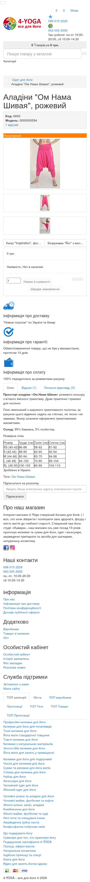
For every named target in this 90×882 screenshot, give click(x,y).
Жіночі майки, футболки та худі (25, 813)
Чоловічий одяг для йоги (20, 785)
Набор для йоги (14, 776)
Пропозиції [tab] (14, 706)
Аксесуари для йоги (17, 781)
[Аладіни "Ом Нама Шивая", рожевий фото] (45, 164)
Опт (6, 637)
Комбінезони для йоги (19, 809)
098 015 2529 (58, 21)
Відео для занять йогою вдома (25, 863)
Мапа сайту (11, 688)
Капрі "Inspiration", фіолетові (25, 243)
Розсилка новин (14, 667)
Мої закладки (12, 663)
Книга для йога (14, 859)
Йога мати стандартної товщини (26, 735)
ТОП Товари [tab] (59, 706)
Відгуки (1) (29, 387)
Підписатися (15, 496)
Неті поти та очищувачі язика (24, 818)
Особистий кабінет (16, 654)
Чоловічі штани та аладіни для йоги (28, 796)
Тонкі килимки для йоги (19, 730)
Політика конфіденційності (22, 608)
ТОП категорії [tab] (16, 697)
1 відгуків (11, 124)
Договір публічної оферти (21, 612)
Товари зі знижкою (16, 633)
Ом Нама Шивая (23, 476)
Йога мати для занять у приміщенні (28, 752)
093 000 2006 (58, 30)
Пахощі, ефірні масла (19, 846)
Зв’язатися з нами (16, 684)
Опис (10, 387)
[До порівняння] (80, 279)
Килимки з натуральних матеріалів (28, 743)
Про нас (9, 599)
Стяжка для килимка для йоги (24, 772)
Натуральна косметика (19, 850)
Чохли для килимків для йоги (24, 763)
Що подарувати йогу (17, 833)
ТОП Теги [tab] (36, 706)
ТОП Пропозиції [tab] (18, 715)
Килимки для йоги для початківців (27, 726)
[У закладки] (75, 279)
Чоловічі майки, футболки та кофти (28, 800)
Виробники (11, 629)
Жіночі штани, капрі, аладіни (23, 804)
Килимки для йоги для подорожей (27, 759)
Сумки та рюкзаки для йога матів (26, 767)
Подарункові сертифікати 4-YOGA (27, 842)
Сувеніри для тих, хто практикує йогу (29, 837)
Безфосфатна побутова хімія (24, 826)
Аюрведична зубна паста (21, 822)
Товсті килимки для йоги (20, 739)
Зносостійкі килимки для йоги (24, 748)
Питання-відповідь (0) (59, 387)
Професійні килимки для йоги (24, 722)
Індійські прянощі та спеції (22, 855)
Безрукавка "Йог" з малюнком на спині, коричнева (67, 243)
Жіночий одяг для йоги (19, 789)
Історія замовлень (16, 658)
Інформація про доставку (21, 603)
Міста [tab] (38, 697)
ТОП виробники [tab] (60, 697)
